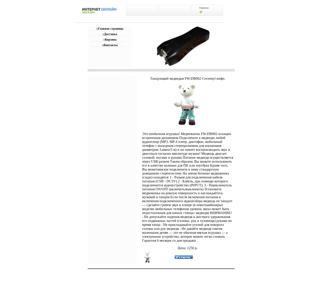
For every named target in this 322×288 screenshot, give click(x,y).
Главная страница (110, 28)
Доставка (110, 34)
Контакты (111, 45)
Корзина (111, 39)
